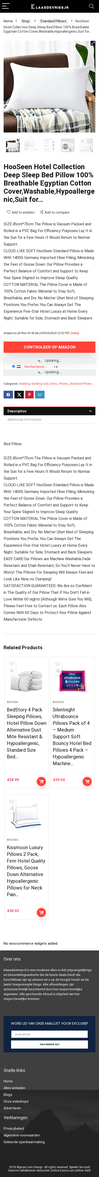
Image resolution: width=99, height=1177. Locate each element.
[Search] (91, 6)
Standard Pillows (53, 21)
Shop (26, 21)
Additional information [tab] (24, 419)
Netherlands (34, 366)
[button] (93, 43)
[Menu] (6, 6)
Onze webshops (16, 1101)
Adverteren (12, 1108)
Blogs (8, 1095)
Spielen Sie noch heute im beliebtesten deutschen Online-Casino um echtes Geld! (49, 1168)
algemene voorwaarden (22, 1135)
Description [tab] (16, 411)
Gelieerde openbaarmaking (24, 1142)
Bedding (24, 383)
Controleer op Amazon (49, 347)
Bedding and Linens (44, 383)
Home (8, 21)
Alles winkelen (14, 1088)
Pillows (63, 383)
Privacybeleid (14, 1128)
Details (74, 333)
